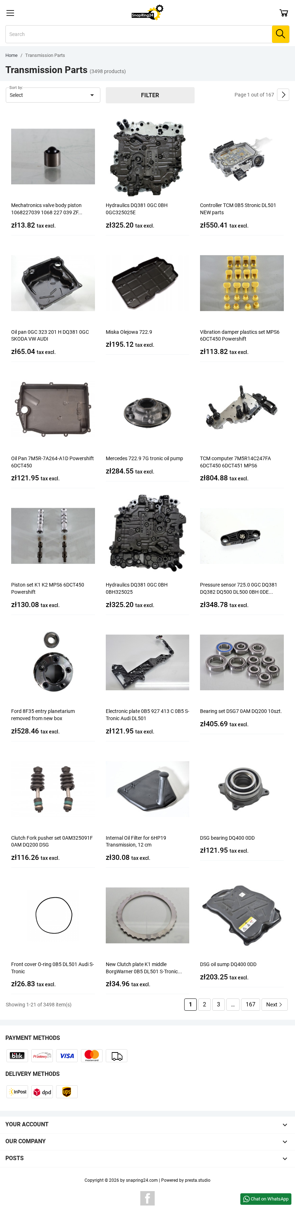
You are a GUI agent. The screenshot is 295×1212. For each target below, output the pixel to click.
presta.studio (197, 1180)
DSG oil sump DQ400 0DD (228, 964)
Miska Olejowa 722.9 (129, 332)
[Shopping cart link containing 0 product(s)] (284, 12)
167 (250, 1004)
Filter (150, 95)
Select (53, 95)
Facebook (147, 1198)
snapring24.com (142, 1180)
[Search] (280, 34)
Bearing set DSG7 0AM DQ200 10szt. (241, 711)
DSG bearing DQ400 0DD (227, 838)
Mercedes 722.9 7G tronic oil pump (144, 458)
